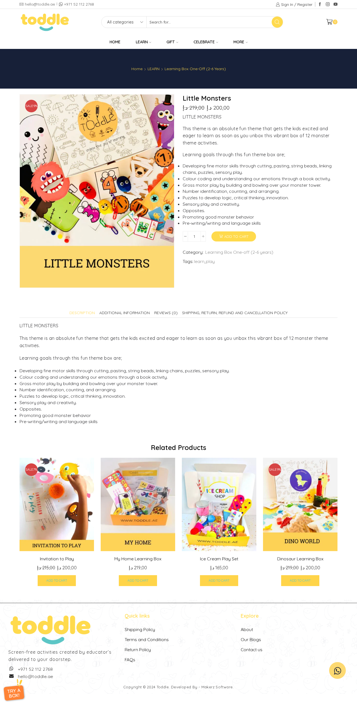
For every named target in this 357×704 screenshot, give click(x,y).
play (210, 261)
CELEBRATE (204, 41)
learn (199, 261)
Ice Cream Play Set (219, 558)
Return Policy (138, 649)
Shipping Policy (140, 629)
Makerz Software (217, 687)
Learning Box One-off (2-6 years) (195, 69)
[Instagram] (328, 4)
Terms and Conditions (147, 639)
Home (137, 69)
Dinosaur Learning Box (300, 558)
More (238, 41)
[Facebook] (320, 4)
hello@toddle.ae (35, 676)
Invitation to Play (57, 558)
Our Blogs (251, 639)
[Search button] (277, 22)
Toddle (163, 687)
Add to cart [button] (56, 580)
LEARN (142, 41)
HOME (115, 41)
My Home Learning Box (137, 558)
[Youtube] (335, 4)
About (247, 629)
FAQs (130, 659)
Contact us (251, 649)
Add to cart (236, 236)
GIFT (171, 41)
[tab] (82, 312)
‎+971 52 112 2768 (35, 669)
